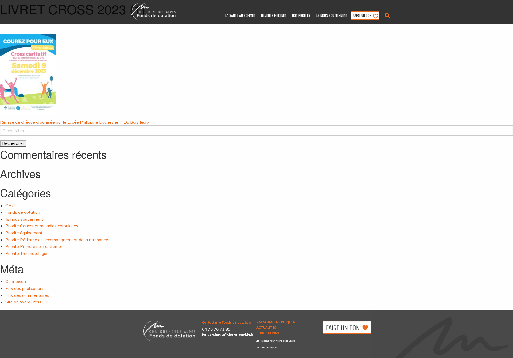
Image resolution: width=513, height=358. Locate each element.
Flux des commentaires (27, 295)
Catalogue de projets (275, 322)
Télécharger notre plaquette (277, 341)
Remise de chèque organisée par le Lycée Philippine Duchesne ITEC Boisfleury (74, 122)
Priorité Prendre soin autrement (35, 246)
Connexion (15, 281)
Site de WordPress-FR (27, 302)
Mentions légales (267, 347)
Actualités (266, 327)
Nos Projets (301, 16)
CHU (10, 205)
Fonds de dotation (22, 212)
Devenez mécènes (274, 16)
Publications (267, 333)
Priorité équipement (23, 232)
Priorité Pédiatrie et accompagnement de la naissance (56, 239)
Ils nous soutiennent (332, 16)
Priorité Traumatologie (26, 253)
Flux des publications (25, 288)
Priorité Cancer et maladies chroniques (41, 225)
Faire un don (362, 16)
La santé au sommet (240, 16)
